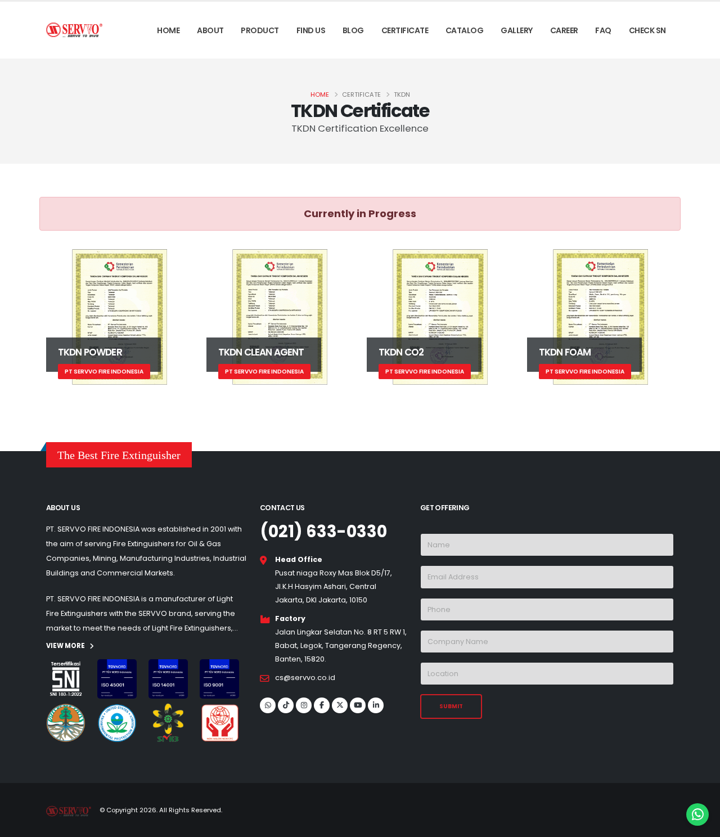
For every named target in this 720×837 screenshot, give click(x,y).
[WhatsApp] (268, 705)
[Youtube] (358, 705)
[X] (340, 705)
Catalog (465, 30)
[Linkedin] (376, 705)
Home (168, 30)
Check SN (647, 30)
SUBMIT (451, 706)
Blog (353, 30)
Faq (603, 30)
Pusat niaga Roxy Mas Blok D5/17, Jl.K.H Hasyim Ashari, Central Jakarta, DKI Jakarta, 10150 (333, 586)
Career (564, 30)
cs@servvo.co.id (305, 677)
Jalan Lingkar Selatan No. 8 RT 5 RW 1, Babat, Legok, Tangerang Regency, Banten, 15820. (341, 645)
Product (260, 30)
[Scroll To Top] (20, 824)
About (210, 30)
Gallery (517, 30)
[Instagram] (304, 705)
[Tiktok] (286, 705)
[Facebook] (322, 705)
